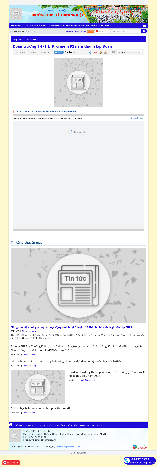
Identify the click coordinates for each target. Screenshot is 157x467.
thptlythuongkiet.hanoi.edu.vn (68, 447)
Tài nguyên (64, 25)
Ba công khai (28, 25)
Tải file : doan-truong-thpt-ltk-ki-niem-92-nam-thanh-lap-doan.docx (46, 111)
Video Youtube (97, 25)
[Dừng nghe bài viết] (95, 52)
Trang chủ (16, 39)
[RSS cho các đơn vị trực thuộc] (90, 31)
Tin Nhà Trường (29, 365)
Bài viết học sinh (77, 25)
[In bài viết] (113, 52)
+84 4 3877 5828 (140, 459)
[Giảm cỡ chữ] (74, 52)
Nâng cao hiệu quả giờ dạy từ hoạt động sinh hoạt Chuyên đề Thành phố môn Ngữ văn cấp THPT (71, 327)
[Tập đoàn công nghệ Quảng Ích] (140, 446)
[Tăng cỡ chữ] (84, 52)
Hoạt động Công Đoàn (89, 380)
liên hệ (106, 25)
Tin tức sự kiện (40, 25)
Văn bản (18, 25)
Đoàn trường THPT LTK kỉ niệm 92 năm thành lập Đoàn (62, 46)
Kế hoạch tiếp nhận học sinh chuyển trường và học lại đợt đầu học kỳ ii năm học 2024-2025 (66, 361)
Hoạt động (53, 25)
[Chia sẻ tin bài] (59, 52)
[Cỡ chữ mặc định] (79, 52)
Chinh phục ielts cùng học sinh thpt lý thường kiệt (41, 408)
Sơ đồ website (80, 453)
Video (87, 25)
